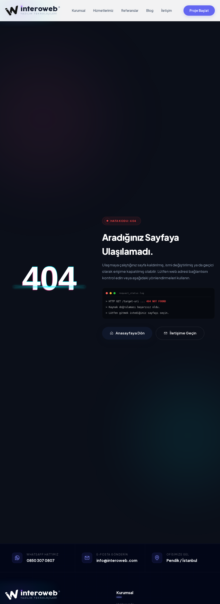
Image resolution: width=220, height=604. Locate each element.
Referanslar (129, 10)
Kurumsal (78, 10)
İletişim (166, 10)
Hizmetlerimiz (103, 10)
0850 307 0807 (41, 560)
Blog (149, 10)
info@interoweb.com (116, 560)
